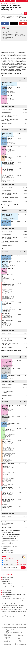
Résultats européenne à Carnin (10, 540)
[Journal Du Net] (7, 638)
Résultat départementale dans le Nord (12, 534)
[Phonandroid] (20, 644)
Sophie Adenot (6, 581)
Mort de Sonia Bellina (7, 577)
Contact (6, 626)
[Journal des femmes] (7, 635)
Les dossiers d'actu (8, 564)
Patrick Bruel (5, 579)
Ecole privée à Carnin (7, 550)
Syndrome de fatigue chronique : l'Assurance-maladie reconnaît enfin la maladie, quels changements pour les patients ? (13, 586)
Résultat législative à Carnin (9, 538)
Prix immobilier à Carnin (8, 552)
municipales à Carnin (20, 55)
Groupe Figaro (12, 629)
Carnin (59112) (5, 548)
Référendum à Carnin (7, 544)
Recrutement (21, 626)
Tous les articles (11, 626)
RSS (16, 626)
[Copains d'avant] (7, 641)
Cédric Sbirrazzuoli (7, 583)
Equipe (12, 624)
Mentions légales (4, 629)
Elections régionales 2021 (10, 3)
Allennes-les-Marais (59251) (19, 18)
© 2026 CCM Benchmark (21, 629)
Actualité (5, 560)
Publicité (24, 624)
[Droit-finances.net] (20, 638)
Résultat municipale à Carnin (9, 542)
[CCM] (20, 635)
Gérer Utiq (24, 627)
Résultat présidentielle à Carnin (10, 536)
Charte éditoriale (18, 624)
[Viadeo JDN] (20, 641)
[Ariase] (7, 644)
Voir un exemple (21, 560)
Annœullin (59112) (11, 16)
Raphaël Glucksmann (7, 592)
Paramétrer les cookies (16, 627)
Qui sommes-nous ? (6, 624)
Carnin (16, 34)
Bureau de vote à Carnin (8, 532)
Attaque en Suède (6, 590)
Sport (4, 562)
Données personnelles (6, 627)
